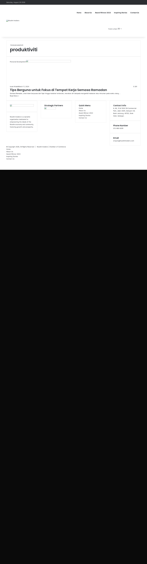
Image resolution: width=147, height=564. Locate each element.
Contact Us (134, 13)
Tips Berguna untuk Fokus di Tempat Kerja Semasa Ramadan (58, 90)
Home (79, 13)
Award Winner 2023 (103, 13)
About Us (88, 13)
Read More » (14, 96)
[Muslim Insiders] (12, 21)
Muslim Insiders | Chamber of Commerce (51, 147)
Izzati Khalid (14, 86)
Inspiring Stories (120, 13)
